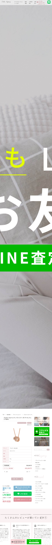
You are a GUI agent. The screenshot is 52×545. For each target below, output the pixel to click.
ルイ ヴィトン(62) (39, 488)
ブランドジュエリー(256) (40, 460)
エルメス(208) (38, 481)
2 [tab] (26, 406)
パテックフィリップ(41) (40, 492)
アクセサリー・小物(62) (40, 468)
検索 (48, 449)
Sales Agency (6, 2)
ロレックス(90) (38, 486)
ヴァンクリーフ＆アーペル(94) (41, 483)
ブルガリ (29, 423)
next (27, 471)
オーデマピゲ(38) (39, 496)
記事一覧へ (15, 479)
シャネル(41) (38, 494)
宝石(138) (37, 466)
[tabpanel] (26, 204)
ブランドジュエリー (22, 423)
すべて (36, 471)
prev (7, 471)
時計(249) (37, 462)
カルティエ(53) (38, 490)
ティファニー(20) (39, 500)
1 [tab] (25, 406)
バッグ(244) (37, 464)
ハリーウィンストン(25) (40, 498)
